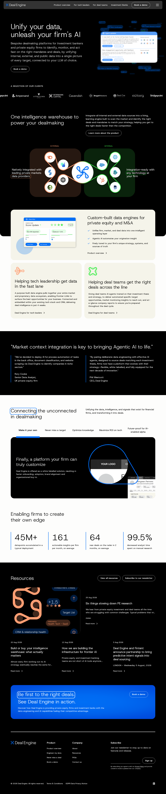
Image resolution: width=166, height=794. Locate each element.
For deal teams (100, 5)
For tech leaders (81, 5)
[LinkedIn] (154, 783)
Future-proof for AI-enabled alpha (138, 430)
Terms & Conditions (55, 783)
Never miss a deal (54, 757)
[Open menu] (157, 5)
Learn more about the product (104, 133)
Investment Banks (119, 5)
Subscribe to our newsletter (138, 578)
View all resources (109, 578)
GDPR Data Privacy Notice (76, 783)
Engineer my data (54, 753)
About (74, 748)
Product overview (62, 5)
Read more (90, 623)
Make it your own (28, 430)
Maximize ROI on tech (110, 430)
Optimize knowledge (83, 430)
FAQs (74, 757)
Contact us (77, 762)
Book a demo (140, 5)
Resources (76, 753)
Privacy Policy (139, 766)
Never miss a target (55, 430)
